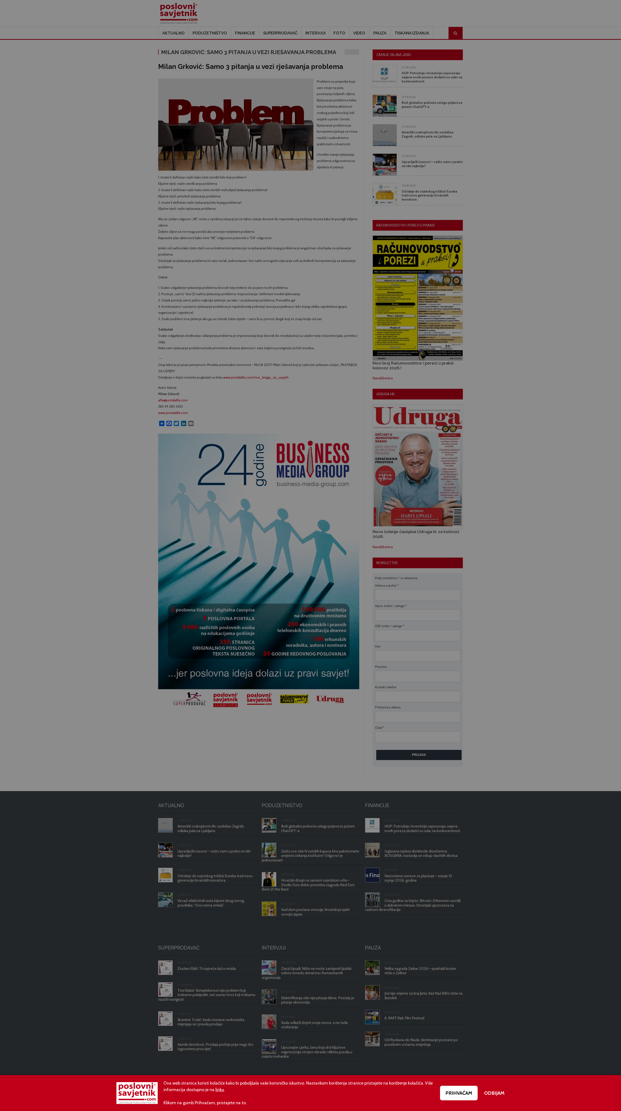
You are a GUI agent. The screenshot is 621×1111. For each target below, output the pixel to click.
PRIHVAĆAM (458, 1093)
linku (219, 1089)
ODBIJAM (494, 1093)
